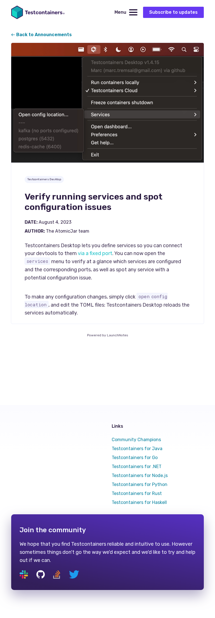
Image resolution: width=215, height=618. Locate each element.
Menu (120, 12)
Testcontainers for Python (139, 484)
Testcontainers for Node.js (140, 475)
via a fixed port (95, 253)
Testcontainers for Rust (137, 493)
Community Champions (136, 439)
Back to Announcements (43, 34)
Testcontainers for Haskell (139, 502)
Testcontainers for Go (135, 457)
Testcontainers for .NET (137, 466)
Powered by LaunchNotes (107, 335)
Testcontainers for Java (137, 448)
